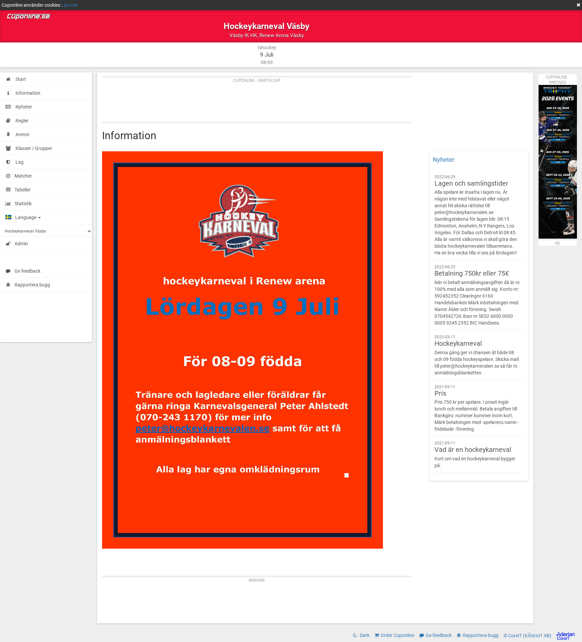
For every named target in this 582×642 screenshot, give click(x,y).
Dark (364, 635)
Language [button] (26, 217)
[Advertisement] (304, 98)
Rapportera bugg (32, 284)
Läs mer (69, 5)
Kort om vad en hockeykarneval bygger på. (474, 454)
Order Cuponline (397, 635)
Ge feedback (27, 271)
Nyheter (443, 159)
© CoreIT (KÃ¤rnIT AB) (528, 635)
